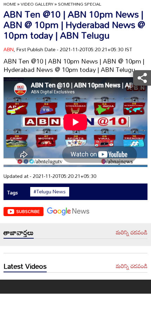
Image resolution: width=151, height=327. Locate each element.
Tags (12, 192)
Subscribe (28, 211)
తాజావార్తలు (19, 232)
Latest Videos (25, 266)
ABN (9, 49)
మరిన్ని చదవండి (131, 232)
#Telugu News (50, 191)
